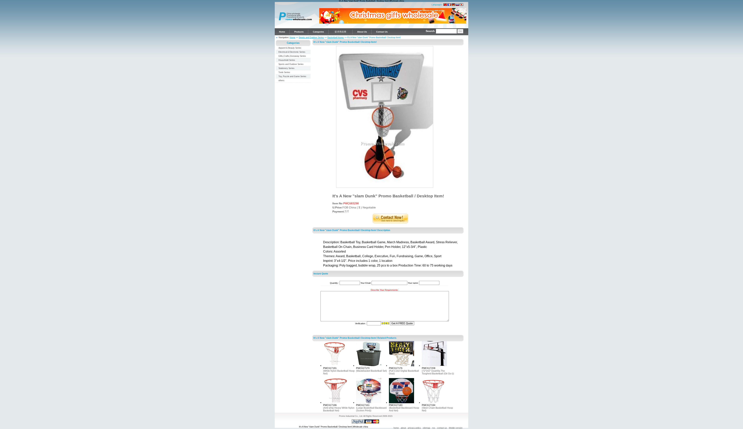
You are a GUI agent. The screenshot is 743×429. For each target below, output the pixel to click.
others (281, 80)
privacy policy (414, 428)
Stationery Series (286, 68)
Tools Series (284, 72)
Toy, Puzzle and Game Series (292, 76)
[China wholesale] (295, 26)
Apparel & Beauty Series (289, 48)
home (396, 428)
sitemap (426, 428)
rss (433, 428)
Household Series (286, 60)
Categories (318, 32)
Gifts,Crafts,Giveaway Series (292, 56)
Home (282, 32)
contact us (442, 428)
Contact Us (382, 32)
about (403, 428)
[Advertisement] (293, 143)
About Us (362, 32)
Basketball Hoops (335, 37)
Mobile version (455, 428)
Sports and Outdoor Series (311, 37)
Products (299, 32)
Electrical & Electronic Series (291, 52)
